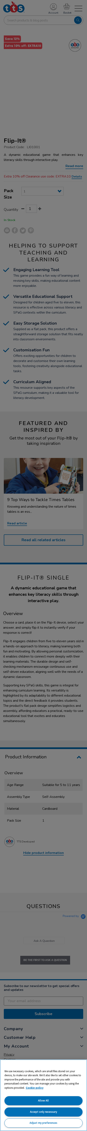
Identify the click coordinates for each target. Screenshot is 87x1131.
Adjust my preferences (43, 1123)
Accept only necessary (43, 1112)
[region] (43, 1095)
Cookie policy (35, 1088)
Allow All (43, 1100)
